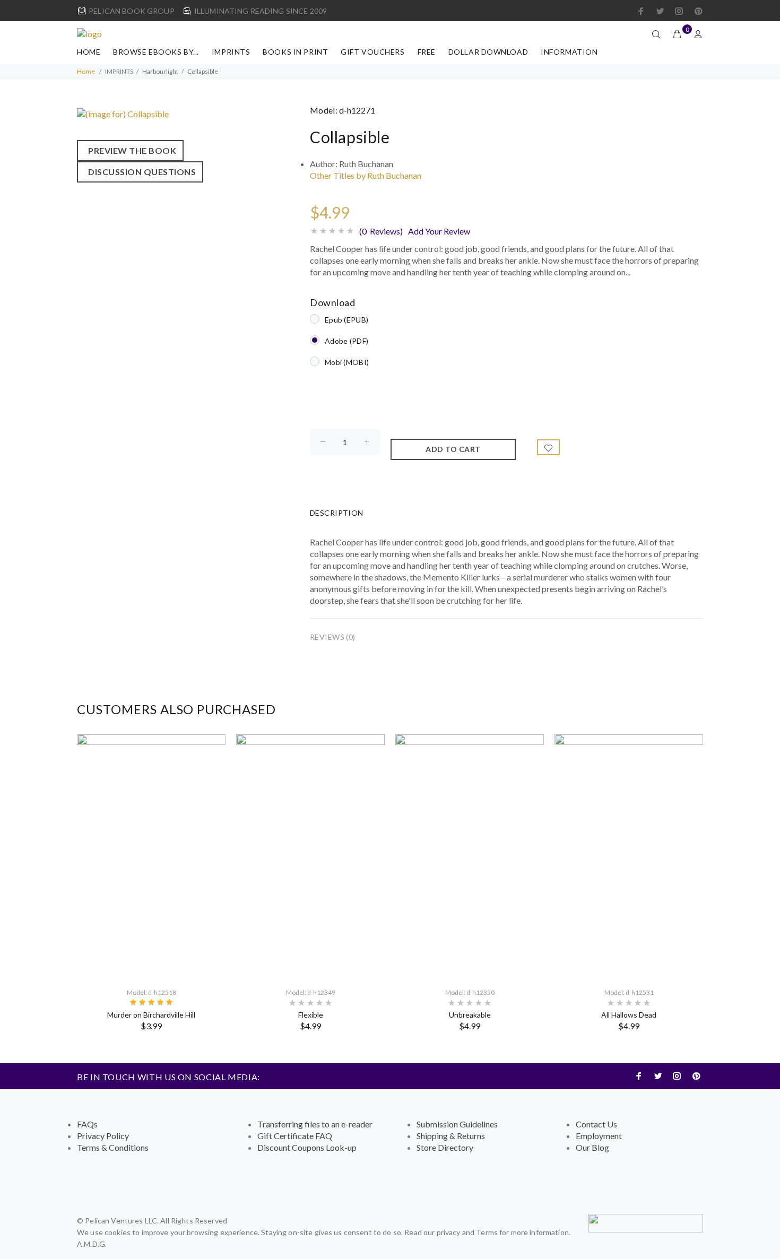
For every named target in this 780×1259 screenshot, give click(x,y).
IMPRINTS (231, 51)
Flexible (310, 1014)
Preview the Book (130, 150)
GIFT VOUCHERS (372, 51)
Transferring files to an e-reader (314, 1124)
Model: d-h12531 (629, 992)
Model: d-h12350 (470, 992)
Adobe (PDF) (346, 340)
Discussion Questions (140, 172)
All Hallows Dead (628, 1014)
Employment (599, 1136)
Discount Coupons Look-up (307, 1147)
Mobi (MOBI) (347, 362)
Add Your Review (439, 231)
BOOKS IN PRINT (295, 51)
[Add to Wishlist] (548, 447)
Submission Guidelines (457, 1124)
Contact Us (596, 1124)
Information (569, 51)
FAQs (87, 1124)
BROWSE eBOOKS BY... (156, 51)
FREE (427, 51)
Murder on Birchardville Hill (151, 1014)
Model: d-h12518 (151, 992)
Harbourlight (160, 71)
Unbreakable (470, 1014)
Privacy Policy (103, 1136)
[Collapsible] (123, 113)
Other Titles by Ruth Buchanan (365, 175)
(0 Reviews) (381, 231)
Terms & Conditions (113, 1147)
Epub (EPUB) (346, 319)
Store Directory (445, 1147)
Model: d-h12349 (310, 992)
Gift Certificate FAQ (294, 1136)
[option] (151, 882)
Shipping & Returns (451, 1136)
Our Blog (592, 1147)
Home (88, 51)
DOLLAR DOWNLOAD (488, 51)
